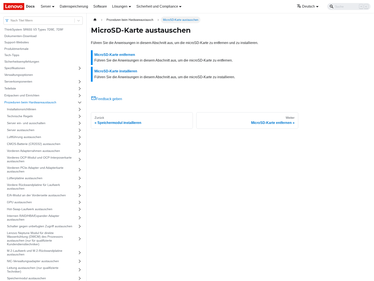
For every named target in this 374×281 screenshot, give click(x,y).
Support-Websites (16, 42)
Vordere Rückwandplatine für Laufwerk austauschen (33, 186)
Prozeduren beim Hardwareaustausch (30, 102)
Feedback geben (109, 99)
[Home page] (95, 19)
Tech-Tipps (11, 55)
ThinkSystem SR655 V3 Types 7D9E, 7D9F (34, 29)
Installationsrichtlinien (21, 109)
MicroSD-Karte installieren (115, 71)
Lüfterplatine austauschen (24, 178)
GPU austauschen (19, 202)
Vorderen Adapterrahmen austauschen (33, 151)
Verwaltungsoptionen (18, 74)
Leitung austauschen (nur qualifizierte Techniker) (32, 269)
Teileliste (10, 88)
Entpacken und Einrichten (21, 95)
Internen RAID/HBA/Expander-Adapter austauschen (33, 217)
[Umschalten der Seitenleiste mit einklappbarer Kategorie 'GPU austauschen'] (79, 202)
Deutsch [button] (308, 6)
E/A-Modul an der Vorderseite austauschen (36, 195)
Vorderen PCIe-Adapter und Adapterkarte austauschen (35, 169)
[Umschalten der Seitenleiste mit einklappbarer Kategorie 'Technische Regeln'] (79, 116)
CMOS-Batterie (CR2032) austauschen (33, 144)
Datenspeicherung (74, 6)
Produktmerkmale (16, 48)
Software (100, 6)
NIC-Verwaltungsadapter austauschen (33, 261)
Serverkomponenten (18, 81)
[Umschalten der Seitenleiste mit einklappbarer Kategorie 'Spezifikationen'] (79, 68)
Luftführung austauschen (24, 137)
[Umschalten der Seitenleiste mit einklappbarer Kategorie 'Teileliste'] (79, 88)
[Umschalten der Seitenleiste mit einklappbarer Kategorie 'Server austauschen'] (79, 130)
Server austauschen (20, 130)
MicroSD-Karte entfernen (114, 55)
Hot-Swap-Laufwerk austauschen (29, 209)
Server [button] (46, 6)
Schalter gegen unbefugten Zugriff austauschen (39, 226)
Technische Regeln (20, 116)
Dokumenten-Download (20, 36)
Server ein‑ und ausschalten (26, 123)
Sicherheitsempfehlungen (21, 61)
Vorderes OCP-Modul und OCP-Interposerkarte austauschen (39, 159)
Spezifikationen (14, 68)
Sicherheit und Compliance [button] (157, 6)
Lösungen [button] (119, 6)
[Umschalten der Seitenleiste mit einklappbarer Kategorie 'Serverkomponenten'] (79, 81)
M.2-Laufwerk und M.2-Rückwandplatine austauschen (34, 252)
